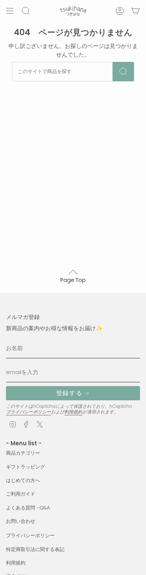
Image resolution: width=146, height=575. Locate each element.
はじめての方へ (23, 480)
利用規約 (73, 412)
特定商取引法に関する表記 (35, 549)
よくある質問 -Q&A (28, 507)
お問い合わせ (20, 521)
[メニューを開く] (9, 10)
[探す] (123, 71)
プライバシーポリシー (28, 412)
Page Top (73, 280)
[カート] (135, 10)
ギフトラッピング (25, 466)
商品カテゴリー (23, 453)
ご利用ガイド (20, 493)
